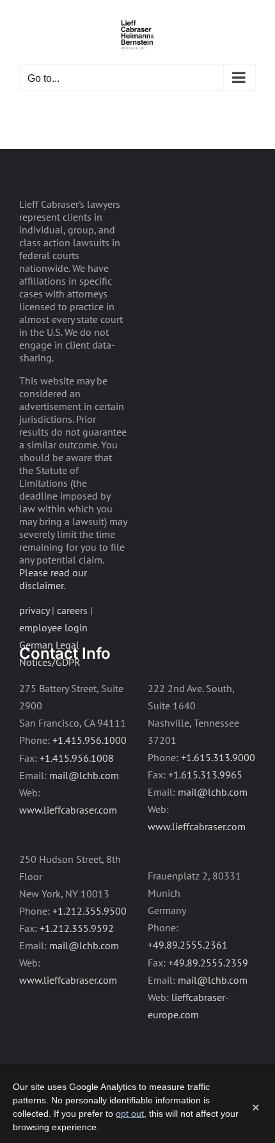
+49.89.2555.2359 (208, 962)
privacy (34, 610)
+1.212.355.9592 (77, 928)
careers (72, 610)
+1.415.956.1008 (77, 758)
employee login (53, 627)
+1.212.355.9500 (89, 910)
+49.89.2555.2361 (188, 944)
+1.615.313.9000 (218, 757)
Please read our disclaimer (53, 579)
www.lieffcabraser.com (68, 809)
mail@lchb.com (84, 775)
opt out (130, 1113)
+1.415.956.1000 (89, 740)
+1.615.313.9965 (205, 774)
